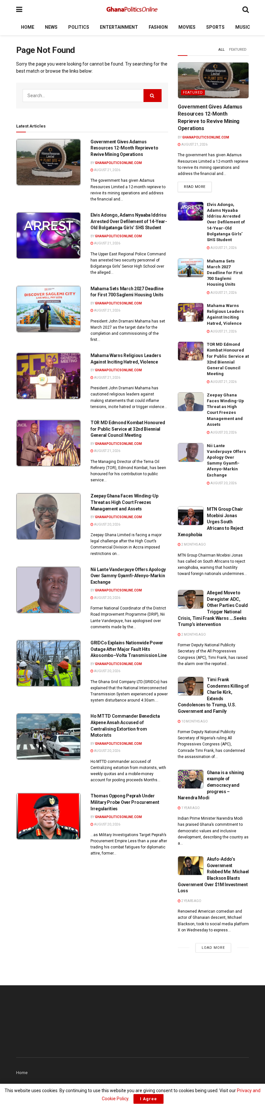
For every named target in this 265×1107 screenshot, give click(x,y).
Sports (215, 27)
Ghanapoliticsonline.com (118, 163)
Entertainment (119, 27)
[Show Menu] (19, 9)
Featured (238, 49)
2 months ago (193, 544)
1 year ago (190, 808)
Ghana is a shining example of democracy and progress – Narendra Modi (211, 785)
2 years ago (191, 901)
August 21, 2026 (106, 170)
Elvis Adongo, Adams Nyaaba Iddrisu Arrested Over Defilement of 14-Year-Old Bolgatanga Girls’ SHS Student (128, 221)
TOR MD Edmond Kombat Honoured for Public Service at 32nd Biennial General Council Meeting (127, 429)
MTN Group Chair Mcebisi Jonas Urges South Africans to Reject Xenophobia (210, 522)
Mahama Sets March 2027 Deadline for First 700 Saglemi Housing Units (224, 273)
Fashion (158, 27)
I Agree (148, 1098)
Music (242, 27)
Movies (187, 27)
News (51, 27)
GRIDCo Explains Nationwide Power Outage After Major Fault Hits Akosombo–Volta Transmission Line (128, 649)
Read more (198, 186)
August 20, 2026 (106, 524)
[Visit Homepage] (132, 9)
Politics (78, 27)
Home (27, 27)
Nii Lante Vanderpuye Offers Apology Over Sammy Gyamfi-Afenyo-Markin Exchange (128, 576)
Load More (213, 948)
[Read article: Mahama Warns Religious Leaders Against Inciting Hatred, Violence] (48, 376)
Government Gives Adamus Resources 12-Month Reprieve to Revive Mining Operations (124, 148)
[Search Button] (245, 9)
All (221, 49)
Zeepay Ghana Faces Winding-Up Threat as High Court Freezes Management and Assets (124, 502)
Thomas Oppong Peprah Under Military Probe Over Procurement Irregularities (124, 802)
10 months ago (194, 721)
